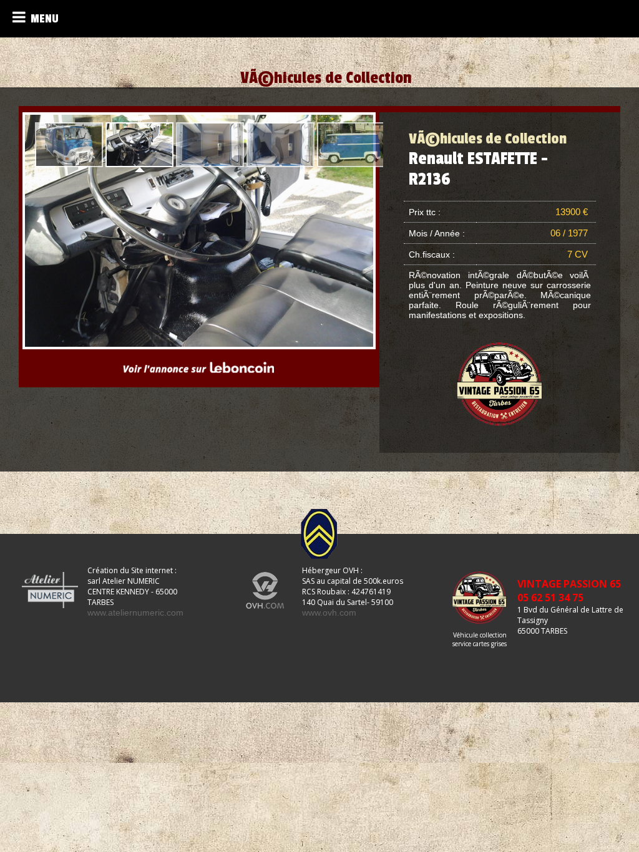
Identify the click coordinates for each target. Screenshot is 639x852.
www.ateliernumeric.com (135, 612)
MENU (42, 19)
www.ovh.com (329, 612)
